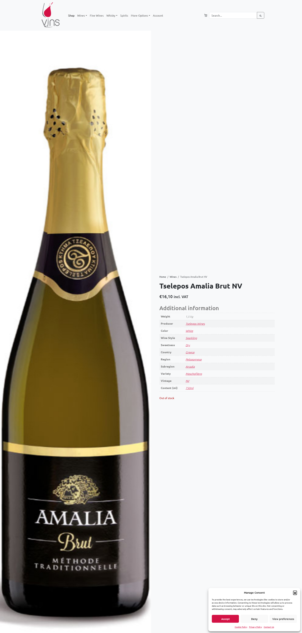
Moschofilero (194, 374)
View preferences (283, 619)
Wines (173, 276)
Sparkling (191, 338)
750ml (189, 388)
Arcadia (190, 366)
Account (158, 15)
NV (187, 381)
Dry (188, 345)
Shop (71, 15)
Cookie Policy (241, 626)
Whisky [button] (110, 15)
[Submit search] (260, 15)
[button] (295, 592)
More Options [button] (139, 15)
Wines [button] (81, 15)
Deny (254, 619)
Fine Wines (97, 15)
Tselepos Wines (195, 323)
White (189, 331)
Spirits (124, 15)
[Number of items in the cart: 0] (205, 15)
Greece (190, 352)
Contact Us (269, 626)
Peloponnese (194, 359)
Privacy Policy (255, 626)
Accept (225, 619)
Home (162, 276)
